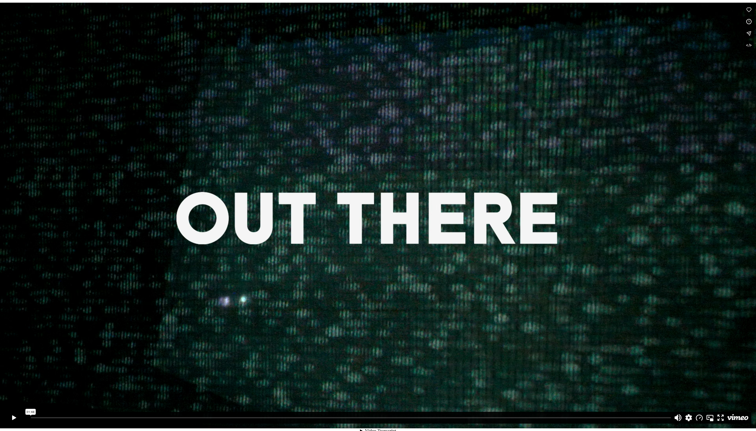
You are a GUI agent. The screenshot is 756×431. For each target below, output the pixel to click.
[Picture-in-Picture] (710, 417)
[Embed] (749, 45)
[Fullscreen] (720, 417)
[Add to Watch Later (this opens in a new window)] (749, 21)
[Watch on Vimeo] (737, 417)
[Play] (14, 418)
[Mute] (678, 417)
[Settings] (688, 417)
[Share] (749, 33)
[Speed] (699, 417)
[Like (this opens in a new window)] (749, 9)
